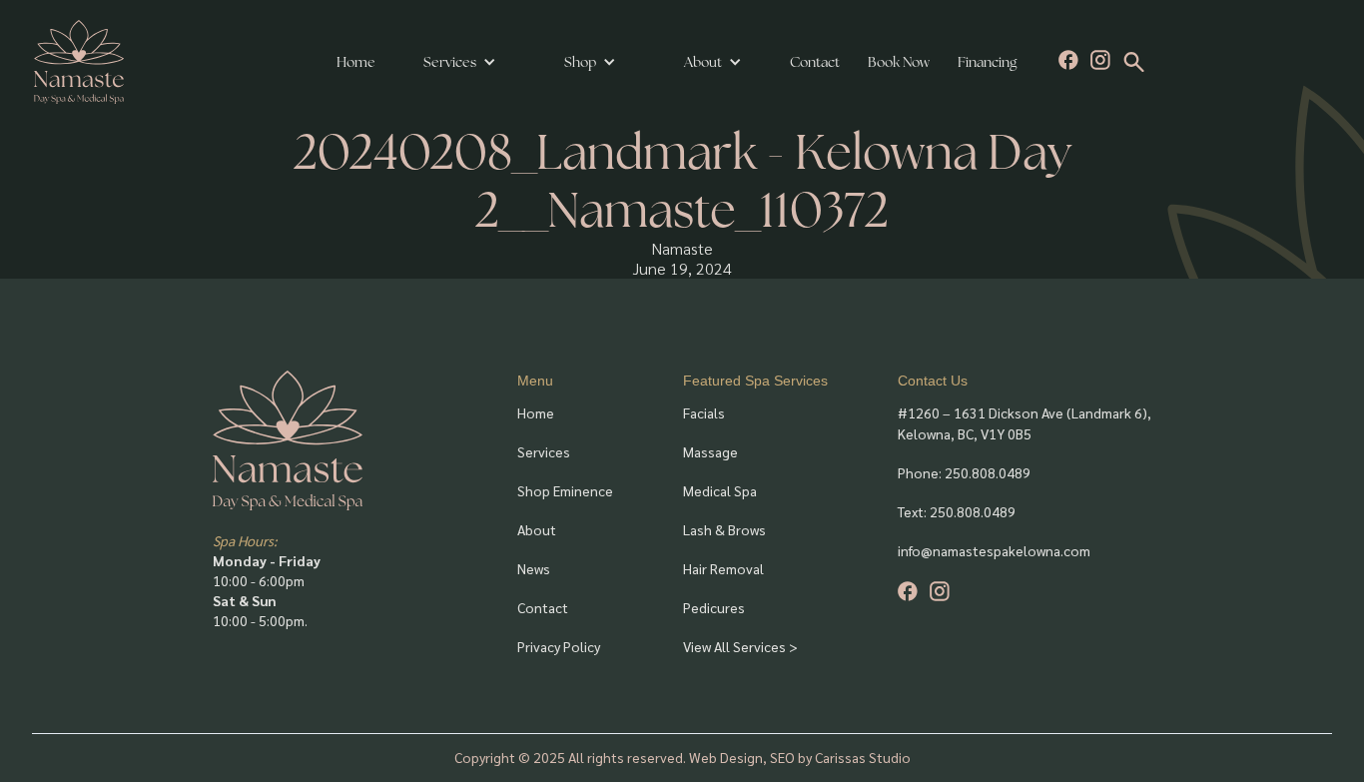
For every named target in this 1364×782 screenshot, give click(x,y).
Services (449, 62)
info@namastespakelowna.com (994, 550)
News (533, 568)
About (536, 529)
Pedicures (714, 607)
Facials (704, 412)
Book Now (899, 62)
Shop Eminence (565, 490)
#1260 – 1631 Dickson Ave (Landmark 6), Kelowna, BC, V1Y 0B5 (1024, 422)
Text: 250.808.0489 (957, 511)
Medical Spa (720, 490)
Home (356, 62)
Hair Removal (723, 568)
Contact (815, 62)
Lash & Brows (724, 529)
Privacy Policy (558, 646)
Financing (987, 62)
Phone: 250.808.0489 (964, 472)
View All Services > (740, 646)
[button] (459, 62)
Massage (710, 451)
